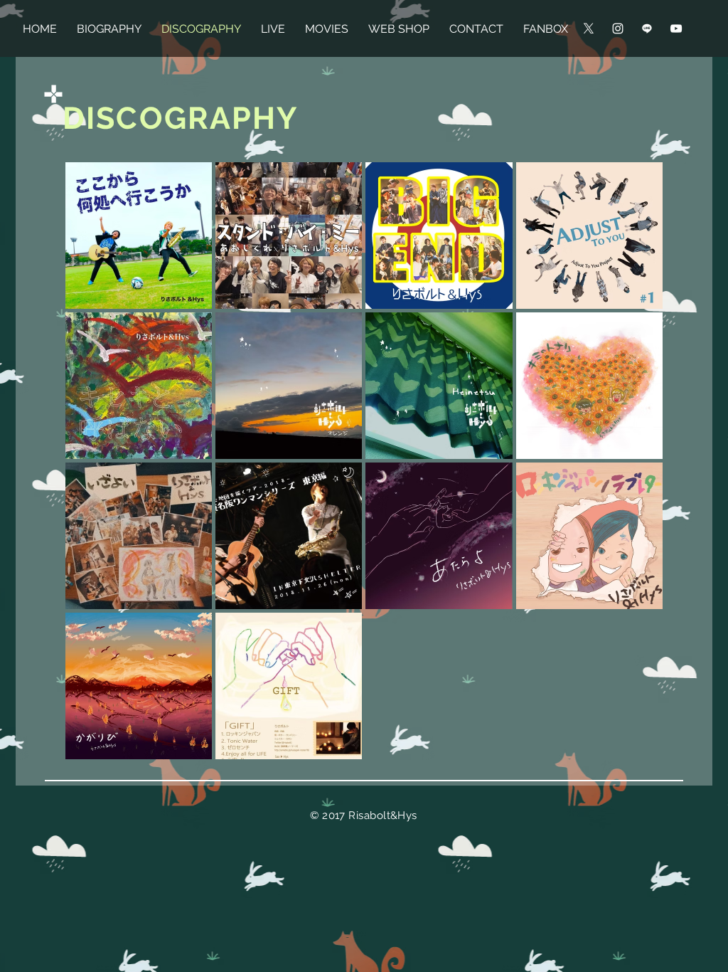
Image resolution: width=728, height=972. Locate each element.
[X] (589, 28)
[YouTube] (676, 28)
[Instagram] (618, 28)
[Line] (647, 28)
